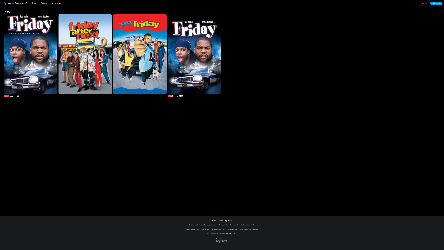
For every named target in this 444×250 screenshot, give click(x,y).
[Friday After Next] (85, 54)
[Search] (417, 3)
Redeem (44, 3)
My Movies (56, 3)
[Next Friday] (140, 54)
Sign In (424, 3)
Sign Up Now (436, 3)
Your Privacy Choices (229, 229)
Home (34, 3)
